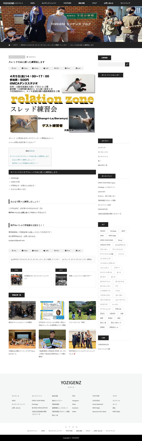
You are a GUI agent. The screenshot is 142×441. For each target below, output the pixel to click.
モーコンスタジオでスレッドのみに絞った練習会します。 (30, 156)
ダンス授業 (47, 259)
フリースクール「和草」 (77, 322)
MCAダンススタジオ (17, 57)
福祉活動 (81, 3)
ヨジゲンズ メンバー (49, 3)
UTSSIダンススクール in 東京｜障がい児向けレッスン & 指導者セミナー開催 (52, 323)
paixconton (101, 191)
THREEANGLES (103, 344)
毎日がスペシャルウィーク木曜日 (20, 322)
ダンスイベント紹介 (104, 205)
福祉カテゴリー (57, 400)
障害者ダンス (114, 327)
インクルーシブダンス (107, 263)
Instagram (72, 426)
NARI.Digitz (116, 411)
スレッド (67, 259)
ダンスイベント (17, 3)
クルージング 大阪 (104, 349)
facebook (75, 408)
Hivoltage (113, 231)
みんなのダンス (120, 245)
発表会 (110, 318)
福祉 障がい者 (102, 165)
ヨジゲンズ (101, 147)
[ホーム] (9, 42)
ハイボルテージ (105, 290)
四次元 (102, 313)
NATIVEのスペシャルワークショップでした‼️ (82, 352)
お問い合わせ (108, 3)
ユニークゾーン (120, 300)
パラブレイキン (105, 295)
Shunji (120, 240)
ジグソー (117, 268)
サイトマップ (125, 3)
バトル (117, 290)
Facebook (69, 426)
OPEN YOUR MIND (106, 240)
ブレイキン (119, 295)
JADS (32, 3)
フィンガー (55, 259)
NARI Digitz (112, 235)
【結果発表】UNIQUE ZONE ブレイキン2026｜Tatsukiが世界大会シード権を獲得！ (52, 353)
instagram (75, 400)
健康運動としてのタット (60, 408)
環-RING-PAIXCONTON (40, 408)
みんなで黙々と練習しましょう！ (24, 160)
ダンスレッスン (38, 259)
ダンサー (103, 277)
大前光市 (112, 313)
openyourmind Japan (99, 411)
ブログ (94, 3)
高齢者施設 (55, 404)
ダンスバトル (119, 281)
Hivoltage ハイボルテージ (106, 187)
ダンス (30, 259)
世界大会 (118, 309)
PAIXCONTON (102, 209)
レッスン (115, 304)
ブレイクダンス (105, 300)
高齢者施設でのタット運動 (106, 200)
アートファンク (117, 249)
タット (119, 272)
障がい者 (103, 323)
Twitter (65, 426)
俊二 (99, 161)
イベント (121, 254)
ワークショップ (105, 309)
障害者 (102, 327)
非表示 (32, 151)
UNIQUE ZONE (105, 245)
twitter (74, 411)
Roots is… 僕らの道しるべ (106, 196)
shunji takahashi (97, 404)
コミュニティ (104, 268)
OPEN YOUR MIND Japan (106, 183)
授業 (101, 318)
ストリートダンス (106, 272)
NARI (102, 235)
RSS (76, 426)
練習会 (89, 259)
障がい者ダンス (116, 323)
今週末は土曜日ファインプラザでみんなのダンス (22, 352)
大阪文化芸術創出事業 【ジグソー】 (110, 214)
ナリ (116, 286)
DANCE (102, 231)
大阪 (121, 313)
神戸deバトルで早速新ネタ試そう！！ (25, 163)
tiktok (74, 404)
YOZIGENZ (8, 3)
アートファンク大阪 (106, 254)
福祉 (118, 318)
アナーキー (103, 249)
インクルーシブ (105, 258)
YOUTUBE (67, 3)
